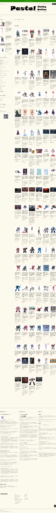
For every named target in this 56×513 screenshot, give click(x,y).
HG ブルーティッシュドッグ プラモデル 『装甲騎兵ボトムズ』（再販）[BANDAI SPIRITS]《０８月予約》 (18, 256)
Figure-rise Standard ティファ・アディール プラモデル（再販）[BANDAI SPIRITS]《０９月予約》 (46, 255)
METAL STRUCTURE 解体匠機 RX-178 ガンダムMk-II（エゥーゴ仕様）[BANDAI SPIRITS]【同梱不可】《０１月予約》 (32, 214)
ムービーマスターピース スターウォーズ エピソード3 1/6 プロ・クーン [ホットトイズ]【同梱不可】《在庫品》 (32, 367)
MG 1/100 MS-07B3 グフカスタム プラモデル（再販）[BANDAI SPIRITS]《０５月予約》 (39, 333)
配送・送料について (17, 496)
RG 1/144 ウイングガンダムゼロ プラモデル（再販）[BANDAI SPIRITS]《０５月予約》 (18, 366)
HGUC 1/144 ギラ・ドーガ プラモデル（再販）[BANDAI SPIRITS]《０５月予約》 (18, 333)
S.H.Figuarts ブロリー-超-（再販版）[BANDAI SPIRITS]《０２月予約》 (46, 81)
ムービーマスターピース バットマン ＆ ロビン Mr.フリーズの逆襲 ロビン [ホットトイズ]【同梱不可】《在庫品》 (46, 196)
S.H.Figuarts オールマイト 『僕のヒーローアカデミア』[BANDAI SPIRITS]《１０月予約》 (25, 316)
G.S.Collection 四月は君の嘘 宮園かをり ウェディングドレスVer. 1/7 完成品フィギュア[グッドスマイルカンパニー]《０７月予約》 (25, 139)
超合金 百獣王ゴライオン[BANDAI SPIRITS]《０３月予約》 (32, 40)
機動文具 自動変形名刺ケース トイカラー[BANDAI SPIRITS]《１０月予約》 (39, 212)
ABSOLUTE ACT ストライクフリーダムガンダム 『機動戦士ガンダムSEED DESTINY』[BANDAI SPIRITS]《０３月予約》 (25, 212)
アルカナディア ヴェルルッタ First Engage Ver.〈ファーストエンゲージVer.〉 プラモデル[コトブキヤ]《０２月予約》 (32, 82)
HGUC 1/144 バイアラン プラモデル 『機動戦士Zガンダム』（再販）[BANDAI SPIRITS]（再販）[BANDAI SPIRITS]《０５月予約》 (32, 334)
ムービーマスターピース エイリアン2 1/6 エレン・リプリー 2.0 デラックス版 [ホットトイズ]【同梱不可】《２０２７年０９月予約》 (18, 155)
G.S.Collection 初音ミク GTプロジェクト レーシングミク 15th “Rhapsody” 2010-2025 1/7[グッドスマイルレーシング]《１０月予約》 (39, 139)
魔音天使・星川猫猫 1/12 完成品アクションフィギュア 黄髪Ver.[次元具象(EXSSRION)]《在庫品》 (25, 117)
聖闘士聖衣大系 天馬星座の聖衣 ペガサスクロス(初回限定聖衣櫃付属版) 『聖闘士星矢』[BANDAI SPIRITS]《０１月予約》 (39, 39)
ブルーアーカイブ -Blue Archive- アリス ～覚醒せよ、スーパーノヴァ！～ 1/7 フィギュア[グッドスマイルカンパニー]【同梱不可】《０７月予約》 (39, 118)
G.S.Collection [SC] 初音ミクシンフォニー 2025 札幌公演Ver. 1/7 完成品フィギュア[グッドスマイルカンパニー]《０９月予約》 (32, 139)
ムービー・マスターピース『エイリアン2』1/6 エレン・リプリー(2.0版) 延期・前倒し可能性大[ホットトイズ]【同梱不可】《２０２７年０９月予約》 (25, 156)
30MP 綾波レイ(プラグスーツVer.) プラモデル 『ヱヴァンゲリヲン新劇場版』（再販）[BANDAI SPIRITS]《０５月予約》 (46, 353)
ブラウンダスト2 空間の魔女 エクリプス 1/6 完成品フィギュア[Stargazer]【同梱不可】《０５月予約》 (25, 178)
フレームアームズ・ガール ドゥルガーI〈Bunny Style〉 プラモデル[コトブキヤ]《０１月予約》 (39, 238)
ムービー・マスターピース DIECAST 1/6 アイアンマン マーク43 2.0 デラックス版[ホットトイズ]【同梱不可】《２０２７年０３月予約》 (25, 194)
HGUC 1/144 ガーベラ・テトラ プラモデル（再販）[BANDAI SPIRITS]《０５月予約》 (25, 333)
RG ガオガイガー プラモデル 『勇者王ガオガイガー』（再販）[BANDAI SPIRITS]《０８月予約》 (25, 255)
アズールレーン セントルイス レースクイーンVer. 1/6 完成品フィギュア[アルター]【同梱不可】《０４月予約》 (18, 98)
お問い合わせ (45, 11)
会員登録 (25, 495)
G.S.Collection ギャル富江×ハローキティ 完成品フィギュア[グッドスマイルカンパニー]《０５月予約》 (25, 236)
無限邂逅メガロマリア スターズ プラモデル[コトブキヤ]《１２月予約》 (25, 78)
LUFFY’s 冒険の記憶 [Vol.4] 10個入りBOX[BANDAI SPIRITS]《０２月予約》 (8, 44)
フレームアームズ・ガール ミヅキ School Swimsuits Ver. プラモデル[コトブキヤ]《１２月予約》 (32, 236)
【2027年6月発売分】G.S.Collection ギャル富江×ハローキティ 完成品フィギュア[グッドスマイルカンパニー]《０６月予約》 (8, 23)
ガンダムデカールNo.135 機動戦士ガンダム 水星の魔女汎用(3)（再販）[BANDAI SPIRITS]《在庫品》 (39, 178)
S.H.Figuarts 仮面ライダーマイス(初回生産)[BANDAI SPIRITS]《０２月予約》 (8, 37)
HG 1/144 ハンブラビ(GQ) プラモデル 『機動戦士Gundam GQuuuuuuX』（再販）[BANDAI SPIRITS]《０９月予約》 (18, 57)
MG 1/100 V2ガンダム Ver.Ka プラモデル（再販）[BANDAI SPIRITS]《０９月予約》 (18, 235)
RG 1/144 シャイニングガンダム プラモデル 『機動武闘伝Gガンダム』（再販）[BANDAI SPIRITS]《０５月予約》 (32, 353)
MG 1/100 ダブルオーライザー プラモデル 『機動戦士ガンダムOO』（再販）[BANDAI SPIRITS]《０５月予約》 (18, 353)
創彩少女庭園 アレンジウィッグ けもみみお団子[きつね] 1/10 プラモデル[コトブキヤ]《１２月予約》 (46, 99)
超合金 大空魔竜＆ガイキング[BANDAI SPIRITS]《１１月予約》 (18, 177)
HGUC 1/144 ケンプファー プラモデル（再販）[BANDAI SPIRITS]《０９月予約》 (25, 57)
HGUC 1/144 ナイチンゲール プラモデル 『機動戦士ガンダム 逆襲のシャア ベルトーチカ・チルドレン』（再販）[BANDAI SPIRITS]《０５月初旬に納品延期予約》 (39, 316)
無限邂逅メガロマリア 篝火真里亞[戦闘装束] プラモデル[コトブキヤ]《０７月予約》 (39, 366)
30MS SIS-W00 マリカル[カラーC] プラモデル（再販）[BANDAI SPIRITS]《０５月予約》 (39, 352)
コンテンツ (29, 11)
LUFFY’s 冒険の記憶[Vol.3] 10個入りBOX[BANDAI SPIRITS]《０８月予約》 (32, 312)
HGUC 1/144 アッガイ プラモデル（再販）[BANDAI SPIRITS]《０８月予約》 (32, 255)
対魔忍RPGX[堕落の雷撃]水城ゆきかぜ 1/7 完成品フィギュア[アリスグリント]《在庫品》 (39, 156)
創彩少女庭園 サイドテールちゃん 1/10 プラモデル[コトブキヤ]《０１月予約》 (18, 78)
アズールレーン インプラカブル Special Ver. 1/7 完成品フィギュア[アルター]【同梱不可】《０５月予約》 (25, 101)
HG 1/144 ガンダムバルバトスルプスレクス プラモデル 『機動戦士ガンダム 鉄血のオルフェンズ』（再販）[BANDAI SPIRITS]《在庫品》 (32, 294)
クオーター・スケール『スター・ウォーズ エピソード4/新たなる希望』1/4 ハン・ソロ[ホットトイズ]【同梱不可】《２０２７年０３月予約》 (18, 384)
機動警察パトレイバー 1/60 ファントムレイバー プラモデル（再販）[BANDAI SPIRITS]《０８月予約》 (46, 274)
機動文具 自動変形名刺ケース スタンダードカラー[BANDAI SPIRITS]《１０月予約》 (46, 212)
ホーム (11, 11)
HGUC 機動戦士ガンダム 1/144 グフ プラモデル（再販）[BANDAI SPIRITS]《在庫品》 (18, 293)
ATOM (17, 503)
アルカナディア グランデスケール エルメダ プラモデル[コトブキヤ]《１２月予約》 (8, 49)
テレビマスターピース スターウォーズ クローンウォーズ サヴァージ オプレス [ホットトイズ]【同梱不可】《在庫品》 (18, 196)
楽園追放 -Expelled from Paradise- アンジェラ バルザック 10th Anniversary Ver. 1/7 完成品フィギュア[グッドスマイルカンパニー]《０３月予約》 (46, 367)
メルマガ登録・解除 (37, 11)
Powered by (1, 511)
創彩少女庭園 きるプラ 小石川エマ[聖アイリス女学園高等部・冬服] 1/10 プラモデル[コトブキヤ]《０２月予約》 (39, 79)
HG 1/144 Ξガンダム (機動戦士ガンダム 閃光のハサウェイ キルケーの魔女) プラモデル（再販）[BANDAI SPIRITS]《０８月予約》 (46, 236)
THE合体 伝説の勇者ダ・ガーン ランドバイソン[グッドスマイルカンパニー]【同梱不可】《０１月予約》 (32, 388)
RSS (15, 503)
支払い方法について (17, 495)
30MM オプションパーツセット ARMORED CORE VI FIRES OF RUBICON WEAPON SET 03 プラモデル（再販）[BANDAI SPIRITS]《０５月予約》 (46, 294)
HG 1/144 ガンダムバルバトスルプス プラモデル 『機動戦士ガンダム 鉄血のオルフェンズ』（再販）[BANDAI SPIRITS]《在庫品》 (25, 294)
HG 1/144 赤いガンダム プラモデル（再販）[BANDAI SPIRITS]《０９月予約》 (18, 273)
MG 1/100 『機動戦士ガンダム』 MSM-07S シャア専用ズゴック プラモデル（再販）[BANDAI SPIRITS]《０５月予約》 (18, 315)
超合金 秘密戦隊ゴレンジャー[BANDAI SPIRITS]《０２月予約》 (25, 35)
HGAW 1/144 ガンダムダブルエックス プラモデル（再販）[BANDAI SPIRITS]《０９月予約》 (32, 57)
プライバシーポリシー (18, 500)
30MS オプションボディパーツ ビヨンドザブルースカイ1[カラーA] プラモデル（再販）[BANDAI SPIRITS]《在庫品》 (39, 294)
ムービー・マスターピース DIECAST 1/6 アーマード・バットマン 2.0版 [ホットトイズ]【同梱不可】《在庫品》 (39, 384)
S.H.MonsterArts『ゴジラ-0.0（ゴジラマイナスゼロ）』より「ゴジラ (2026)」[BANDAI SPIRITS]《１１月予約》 (18, 120)
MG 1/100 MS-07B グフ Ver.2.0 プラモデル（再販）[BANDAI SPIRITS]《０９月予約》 (39, 255)
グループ (23, 11)
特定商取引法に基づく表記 (18, 499)
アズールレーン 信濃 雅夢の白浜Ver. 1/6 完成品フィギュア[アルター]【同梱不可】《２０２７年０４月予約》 (46, 155)
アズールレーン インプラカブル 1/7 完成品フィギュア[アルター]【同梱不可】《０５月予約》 (32, 100)
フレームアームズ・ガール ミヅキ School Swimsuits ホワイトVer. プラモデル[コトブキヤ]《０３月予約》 (8, 29)
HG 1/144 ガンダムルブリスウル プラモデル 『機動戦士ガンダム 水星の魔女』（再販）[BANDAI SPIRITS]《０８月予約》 (25, 274)
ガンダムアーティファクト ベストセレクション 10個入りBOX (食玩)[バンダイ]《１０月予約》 (32, 156)
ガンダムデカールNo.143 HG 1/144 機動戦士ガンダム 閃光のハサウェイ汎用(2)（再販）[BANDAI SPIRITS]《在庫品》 (46, 178)
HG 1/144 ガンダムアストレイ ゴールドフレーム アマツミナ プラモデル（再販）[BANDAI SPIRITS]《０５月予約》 (46, 315)
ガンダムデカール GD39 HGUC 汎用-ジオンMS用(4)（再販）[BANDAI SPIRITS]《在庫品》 (32, 177)
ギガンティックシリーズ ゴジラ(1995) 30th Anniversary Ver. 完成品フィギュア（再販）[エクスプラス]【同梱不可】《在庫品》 (25, 386)
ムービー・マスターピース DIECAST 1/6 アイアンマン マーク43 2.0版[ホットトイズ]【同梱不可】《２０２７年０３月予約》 (32, 194)
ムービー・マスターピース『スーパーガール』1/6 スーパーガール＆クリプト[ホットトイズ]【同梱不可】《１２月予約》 (18, 212)
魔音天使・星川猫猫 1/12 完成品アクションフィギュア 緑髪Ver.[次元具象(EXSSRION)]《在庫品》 (32, 117)
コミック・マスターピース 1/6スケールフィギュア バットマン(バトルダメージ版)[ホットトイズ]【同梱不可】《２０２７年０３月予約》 (39, 195)
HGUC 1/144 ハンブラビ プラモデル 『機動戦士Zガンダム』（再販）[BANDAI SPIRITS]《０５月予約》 (25, 367)
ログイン (25, 496)
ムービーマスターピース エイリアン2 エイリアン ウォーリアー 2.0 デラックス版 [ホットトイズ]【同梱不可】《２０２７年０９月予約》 (46, 137)
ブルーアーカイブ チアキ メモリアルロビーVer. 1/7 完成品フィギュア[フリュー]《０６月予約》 (18, 138)
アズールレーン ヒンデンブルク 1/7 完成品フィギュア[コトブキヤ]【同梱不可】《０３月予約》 (46, 117)
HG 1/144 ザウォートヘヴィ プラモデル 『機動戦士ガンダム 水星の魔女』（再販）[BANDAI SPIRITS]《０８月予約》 (39, 274)
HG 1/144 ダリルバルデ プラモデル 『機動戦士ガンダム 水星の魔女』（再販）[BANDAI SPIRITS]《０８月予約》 (32, 274)
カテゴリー (16, 11)
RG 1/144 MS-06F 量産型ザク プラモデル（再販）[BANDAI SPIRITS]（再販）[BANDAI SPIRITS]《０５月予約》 (25, 353)
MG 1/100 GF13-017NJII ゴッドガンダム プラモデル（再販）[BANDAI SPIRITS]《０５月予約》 (46, 333)
